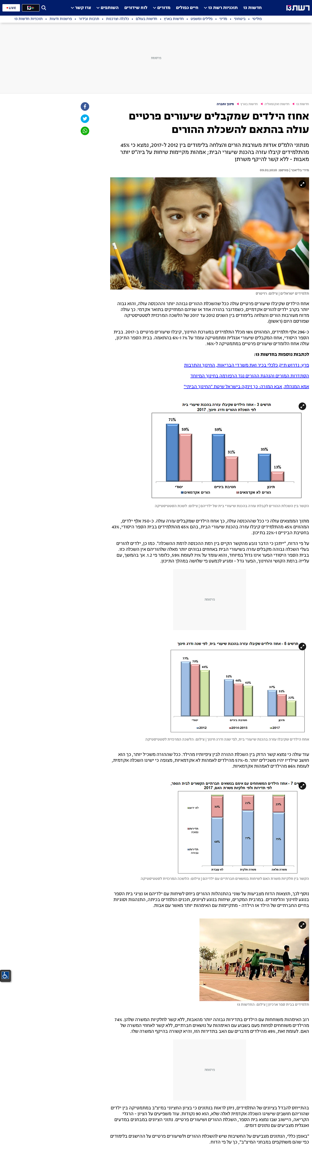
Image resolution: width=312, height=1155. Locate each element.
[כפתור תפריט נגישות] (5, 975)
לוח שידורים (135, 8)
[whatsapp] (84, 131)
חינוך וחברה (225, 104)
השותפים (110, 8)
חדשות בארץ (249, 104)
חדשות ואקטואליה (277, 104)
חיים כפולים (187, 8)
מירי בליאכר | (299, 170)
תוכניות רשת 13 (223, 8)
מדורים (163, 8)
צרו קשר (83, 8)
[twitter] (84, 118)
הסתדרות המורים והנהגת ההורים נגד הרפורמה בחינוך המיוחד (249, 376)
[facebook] (84, 106)
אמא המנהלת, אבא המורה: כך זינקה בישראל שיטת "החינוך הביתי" (246, 387)
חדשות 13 (252, 8)
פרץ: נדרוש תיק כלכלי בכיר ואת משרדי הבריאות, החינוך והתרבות (246, 365)
